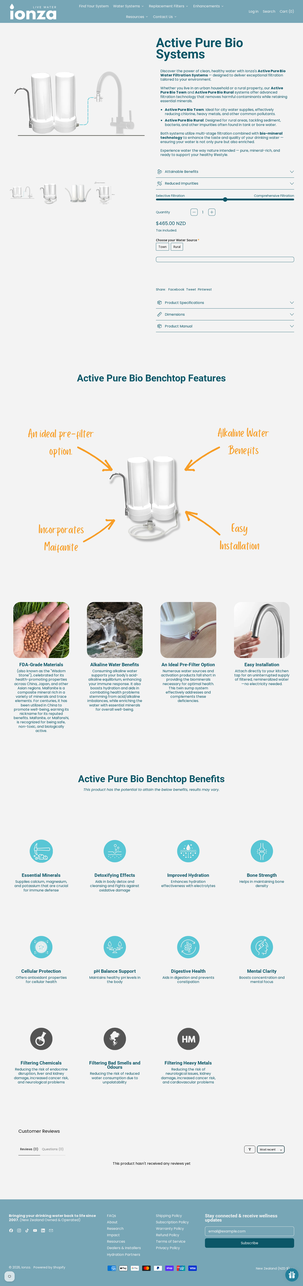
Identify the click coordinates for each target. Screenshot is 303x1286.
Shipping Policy (169, 1215)
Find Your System (94, 6)
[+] (211, 212)
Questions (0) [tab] (53, 1149)
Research (115, 1228)
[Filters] (249, 1149)
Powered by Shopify (49, 1267)
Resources (116, 1241)
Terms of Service (170, 1241)
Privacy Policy (168, 1247)
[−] (194, 212)
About (112, 1222)
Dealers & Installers (124, 1247)
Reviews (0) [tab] (29, 1149)
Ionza (26, 1267)
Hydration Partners (123, 1254)
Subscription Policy (172, 1222)
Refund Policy (167, 1235)
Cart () (286, 12)
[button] (22, 193)
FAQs (111, 1215)
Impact (113, 1235)
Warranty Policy (170, 1228)
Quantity (163, 212)
